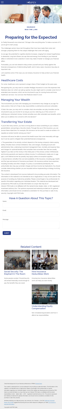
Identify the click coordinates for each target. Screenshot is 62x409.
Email (4, 210)
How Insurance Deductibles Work (40, 272)
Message (5, 219)
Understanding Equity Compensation (42, 307)
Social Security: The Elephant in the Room (14, 272)
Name (5, 201)
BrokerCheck (39, 383)
